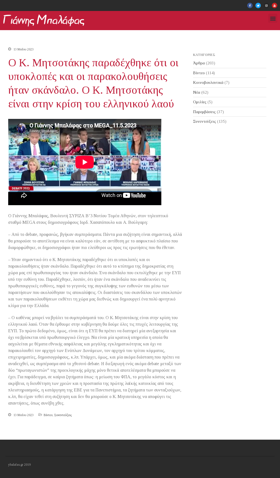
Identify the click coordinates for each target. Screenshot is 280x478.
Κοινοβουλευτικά (208, 82)
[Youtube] (274, 5)
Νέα (196, 92)
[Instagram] (266, 5)
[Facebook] (250, 5)
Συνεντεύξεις (63, 415)
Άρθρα (199, 63)
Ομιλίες (199, 102)
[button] (272, 18)
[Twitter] (258, 5)
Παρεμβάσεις (204, 112)
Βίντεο (48, 415)
